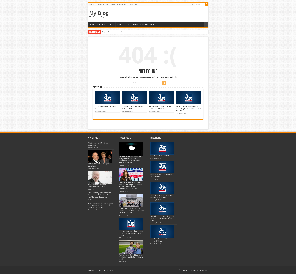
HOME (92, 24)
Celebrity (111, 24)
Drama (127, 24)
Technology (144, 24)
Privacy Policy (132, 4)
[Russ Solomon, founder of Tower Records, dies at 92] (100, 177)
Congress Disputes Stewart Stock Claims (114, 32)
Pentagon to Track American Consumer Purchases (160, 107)
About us (91, 4)
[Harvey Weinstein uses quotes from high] (100, 156)
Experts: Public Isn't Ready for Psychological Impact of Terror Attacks (188, 108)
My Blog (99, 13)
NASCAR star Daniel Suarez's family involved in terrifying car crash (131, 257)
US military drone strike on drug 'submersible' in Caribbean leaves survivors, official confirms (130, 160)
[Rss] (193, 4)
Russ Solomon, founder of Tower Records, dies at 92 (98, 186)
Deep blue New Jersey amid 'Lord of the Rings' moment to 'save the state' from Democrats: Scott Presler (131, 185)
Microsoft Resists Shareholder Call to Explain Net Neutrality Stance (131, 233)
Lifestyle (135, 24)
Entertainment (101, 24)
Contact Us (100, 4)
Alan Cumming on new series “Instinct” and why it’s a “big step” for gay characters (99, 195)
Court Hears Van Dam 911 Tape (163, 156)
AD (192, 270)
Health (152, 24)
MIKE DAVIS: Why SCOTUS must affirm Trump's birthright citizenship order (131, 210)
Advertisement (121, 4)
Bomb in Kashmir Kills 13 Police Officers (160, 240)
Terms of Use (110, 4)
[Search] (206, 4)
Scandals (120, 24)
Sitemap (205, 270)
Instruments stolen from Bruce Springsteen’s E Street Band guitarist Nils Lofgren (100, 205)
